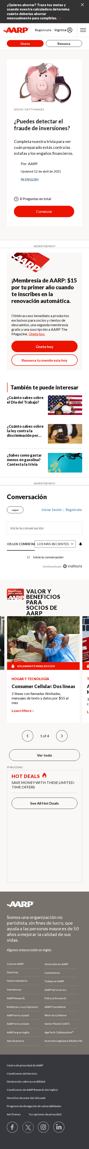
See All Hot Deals (44, 803)
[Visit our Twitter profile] (28, 1127)
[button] (27, 736)
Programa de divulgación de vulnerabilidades (34, 1106)
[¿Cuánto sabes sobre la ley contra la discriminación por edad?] (65, 434)
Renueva (64, 44)
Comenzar (44, 211)
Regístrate (43, 30)
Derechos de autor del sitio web (26, 1098)
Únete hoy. (37, 334)
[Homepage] (16, 30)
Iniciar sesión (52, 510)
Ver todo (44, 755)
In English (30, 179)
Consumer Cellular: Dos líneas (43, 686)
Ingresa (60, 30)
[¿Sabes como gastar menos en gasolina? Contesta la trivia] (65, 463)
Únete (25, 44)
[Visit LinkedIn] (59, 1127)
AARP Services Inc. (55, 989)
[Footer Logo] (44, 904)
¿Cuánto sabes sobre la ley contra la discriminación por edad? (25, 431)
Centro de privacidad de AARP (25, 1065)
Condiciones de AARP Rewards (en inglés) (32, 1089)
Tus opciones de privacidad (45, 1114)
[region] (44, 536)
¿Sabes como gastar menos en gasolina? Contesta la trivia (24, 459)
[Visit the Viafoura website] (72, 566)
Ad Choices (14, 1114)
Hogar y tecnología (30, 679)
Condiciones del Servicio (22, 1073)
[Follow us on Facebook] (12, 1127)
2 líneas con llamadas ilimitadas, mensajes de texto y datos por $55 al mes (40, 698)
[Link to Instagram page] (43, 1127)
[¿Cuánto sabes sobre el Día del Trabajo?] (65, 405)
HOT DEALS (26, 776)
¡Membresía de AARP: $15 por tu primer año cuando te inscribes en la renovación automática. (44, 290)
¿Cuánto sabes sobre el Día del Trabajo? (25, 399)
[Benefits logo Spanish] (15, 598)
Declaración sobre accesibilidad (26, 1081)
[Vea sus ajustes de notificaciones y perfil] (80, 544)
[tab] (21, 544)
